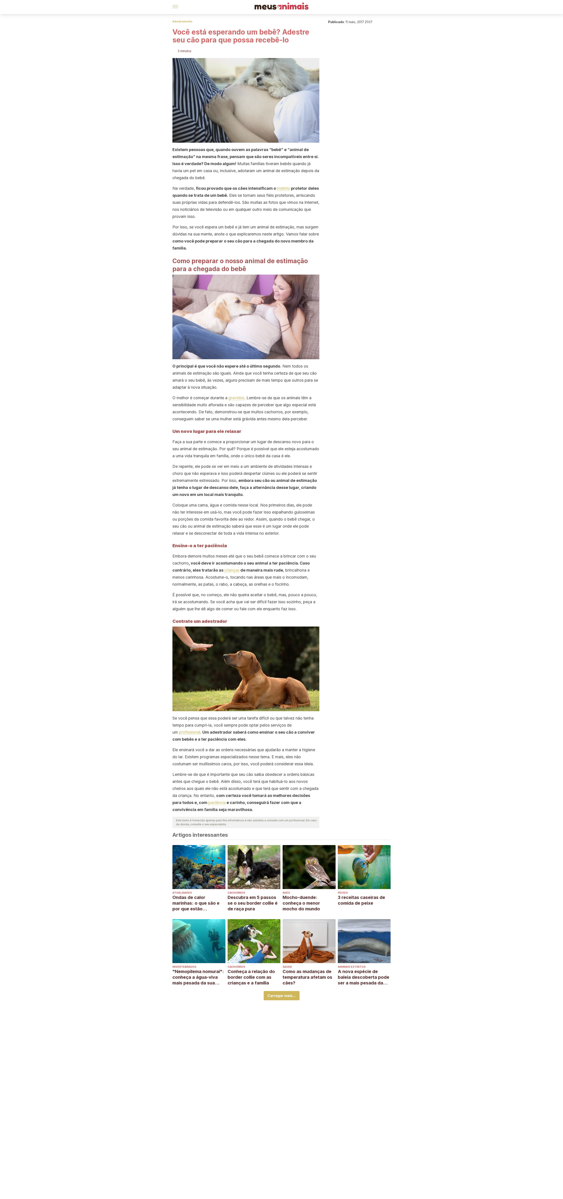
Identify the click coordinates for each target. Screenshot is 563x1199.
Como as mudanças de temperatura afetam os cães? (307, 977)
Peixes (343, 892)
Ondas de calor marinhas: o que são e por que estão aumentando (195, 903)
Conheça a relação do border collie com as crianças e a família (251, 977)
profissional (189, 732)
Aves (286, 892)
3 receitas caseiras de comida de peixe (361, 900)
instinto (283, 188)
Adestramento (182, 21)
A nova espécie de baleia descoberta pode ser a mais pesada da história (363, 977)
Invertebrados (184, 966)
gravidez (236, 397)
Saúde (287, 966)
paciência (217, 802)
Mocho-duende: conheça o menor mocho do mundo (301, 903)
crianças (231, 570)
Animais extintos (352, 966)
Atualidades (182, 892)
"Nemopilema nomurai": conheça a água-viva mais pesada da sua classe (198, 977)
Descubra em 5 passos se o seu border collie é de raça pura (253, 903)
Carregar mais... (281, 995)
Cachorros (236, 892)
